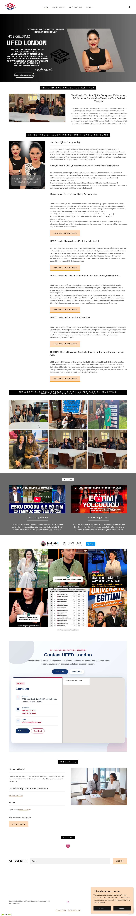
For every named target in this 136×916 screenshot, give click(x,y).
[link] (11, 7)
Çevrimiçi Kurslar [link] (74, 910)
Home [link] (45, 7)
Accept (122, 908)
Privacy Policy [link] (61, 910)
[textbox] (70, 861)
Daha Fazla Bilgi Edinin (65, 233)
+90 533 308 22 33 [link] (16, 795)
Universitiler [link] (75, 7)
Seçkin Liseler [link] (59, 7)
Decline (102, 908)
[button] (89, 7)
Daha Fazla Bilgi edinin (65, 378)
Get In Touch (18, 824)
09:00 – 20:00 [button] (23, 809)
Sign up (120, 861)
